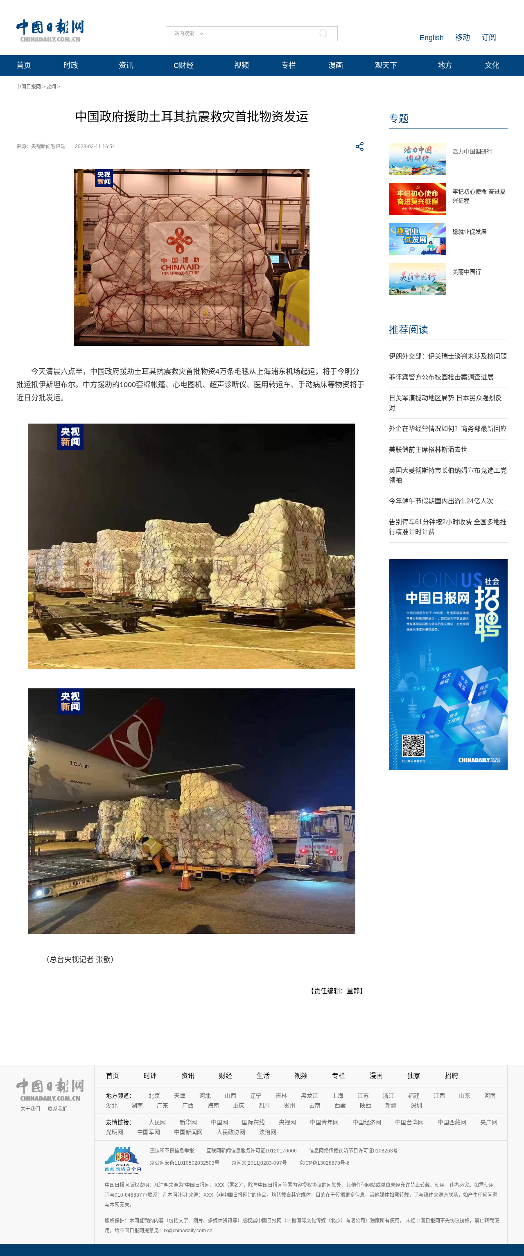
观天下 (386, 65)
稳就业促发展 (469, 231)
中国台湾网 (409, 1122)
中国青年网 (324, 1122)
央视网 (287, 1122)
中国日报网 (28, 87)
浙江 (388, 1095)
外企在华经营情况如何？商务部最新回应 (448, 428)
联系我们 (58, 1109)
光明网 (114, 1132)
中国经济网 (366, 1122)
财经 (225, 1075)
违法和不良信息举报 (172, 1151)
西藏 (340, 1105)
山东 (464, 1095)
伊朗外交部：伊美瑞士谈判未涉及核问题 (448, 356)
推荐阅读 (408, 329)
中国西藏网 (452, 1122)
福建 (414, 1095)
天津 (179, 1095)
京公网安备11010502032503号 (184, 1163)
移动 (462, 38)
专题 (399, 118)
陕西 (365, 1105)
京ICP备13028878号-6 (324, 1163)
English (432, 38)
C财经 (184, 65)
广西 (188, 1105)
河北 (205, 1095)
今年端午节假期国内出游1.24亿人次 (441, 501)
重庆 (238, 1105)
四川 (264, 1105)
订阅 (488, 38)
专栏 (288, 65)
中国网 (219, 1122)
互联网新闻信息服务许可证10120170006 (251, 1151)
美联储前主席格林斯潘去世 (428, 449)
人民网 (157, 1122)
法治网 (267, 1132)
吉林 (281, 1095)
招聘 (451, 1075)
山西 (230, 1095)
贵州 (289, 1105)
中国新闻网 (188, 1132)
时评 (150, 1075)
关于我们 (30, 1109)
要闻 (51, 87)
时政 (70, 65)
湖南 (137, 1105)
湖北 (111, 1105)
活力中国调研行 (472, 151)
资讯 (126, 65)
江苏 (363, 1095)
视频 (241, 65)
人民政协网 (231, 1132)
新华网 (188, 1122)
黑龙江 (309, 1095)
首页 (23, 65)
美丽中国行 (466, 271)
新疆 (391, 1105)
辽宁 (256, 1095)
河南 (490, 1095)
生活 (263, 1075)
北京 (154, 1095)
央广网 (488, 1122)
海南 (213, 1105)
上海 (337, 1095)
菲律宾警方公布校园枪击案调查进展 (441, 377)
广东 (162, 1105)
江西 (439, 1095)
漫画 (335, 65)
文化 (492, 65)
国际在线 (253, 1122)
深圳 (416, 1105)
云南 (315, 1105)
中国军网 (148, 1132)
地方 (445, 65)
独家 (413, 1075)
